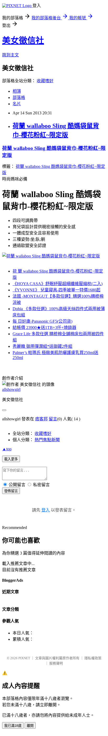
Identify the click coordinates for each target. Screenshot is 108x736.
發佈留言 (11, 491)
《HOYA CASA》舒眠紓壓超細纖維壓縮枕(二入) (57, 283)
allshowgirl (11, 389)
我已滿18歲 (12, 726)
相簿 (17, 91)
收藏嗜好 (45, 81)
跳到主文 (10, 55)
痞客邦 (41, 419)
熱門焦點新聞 (47, 440)
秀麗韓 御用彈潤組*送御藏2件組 (42, 346)
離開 (30, 726)
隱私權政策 (92, 658)
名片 (17, 104)
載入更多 (11, 459)
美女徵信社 (23, 40)
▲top (7, 449)
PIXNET (24, 658)
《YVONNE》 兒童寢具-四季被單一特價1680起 (56, 290)
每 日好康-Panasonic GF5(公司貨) (42, 321)
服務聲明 (56, 663)
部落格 (19, 97)
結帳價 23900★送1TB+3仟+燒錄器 (44, 327)
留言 (53, 419)
